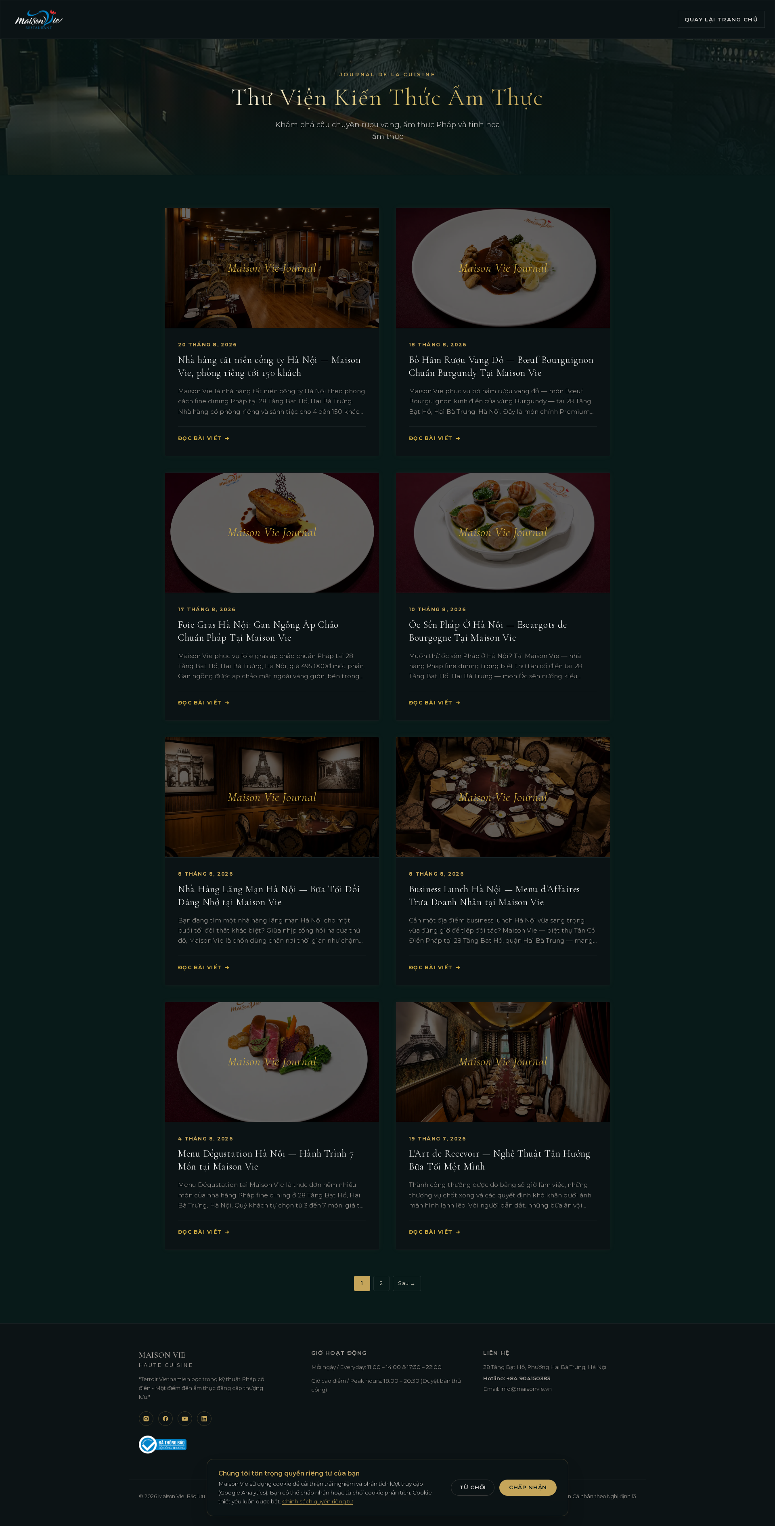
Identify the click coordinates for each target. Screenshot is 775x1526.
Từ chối (472, 1487)
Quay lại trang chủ (721, 19)
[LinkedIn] (204, 1418)
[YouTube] (185, 1418)
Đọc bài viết (204, 438)
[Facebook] (165, 1418)
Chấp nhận (528, 1487)
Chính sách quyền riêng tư (317, 1501)
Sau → (407, 1283)
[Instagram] (146, 1418)
